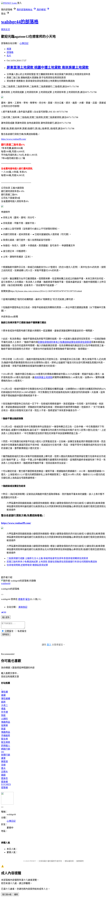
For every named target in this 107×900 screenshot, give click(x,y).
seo (2, 751)
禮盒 (3, 708)
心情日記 (24, 43)
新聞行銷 (5, 755)
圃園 (3, 775)
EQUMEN (6, 784)
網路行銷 (5, 749)
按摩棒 (4, 725)
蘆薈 (3, 758)
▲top (3, 612)
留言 (27, 599)
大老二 (4, 705)
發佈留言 (5, 634)
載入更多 (5, 617)
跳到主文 (5, 29)
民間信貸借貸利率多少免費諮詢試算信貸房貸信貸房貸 (64, 342)
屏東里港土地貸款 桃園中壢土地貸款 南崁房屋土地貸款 (48, 67)
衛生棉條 (5, 742)
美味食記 (22, 607)
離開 (16, 894)
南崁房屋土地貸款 (43, 377)
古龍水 (4, 771)
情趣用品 (5, 722)
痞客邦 (21, 599)
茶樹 (3, 765)
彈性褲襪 (5, 698)
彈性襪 (4, 692)
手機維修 (5, 735)
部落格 (10, 52)
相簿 (9, 49)
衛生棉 (4, 739)
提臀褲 (4, 787)
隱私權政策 (69, 861)
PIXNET (33, 861)
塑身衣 (4, 778)
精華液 (4, 761)
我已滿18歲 (6, 894)
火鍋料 (4, 719)
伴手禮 (4, 712)
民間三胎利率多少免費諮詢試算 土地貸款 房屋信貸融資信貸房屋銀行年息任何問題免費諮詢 (52, 561)
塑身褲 (4, 781)
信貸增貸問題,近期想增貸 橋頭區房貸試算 (27, 565)
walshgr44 (5, 583)
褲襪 (3, 695)
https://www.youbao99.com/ (13, 139)
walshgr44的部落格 (19, 21)
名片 (9, 55)
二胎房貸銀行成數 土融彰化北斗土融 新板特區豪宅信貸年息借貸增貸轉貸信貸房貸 (47, 558)
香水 (3, 768)
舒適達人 (5, 745)
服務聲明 (80, 861)
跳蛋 (3, 729)
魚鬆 (3, 715)
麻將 (3, 702)
